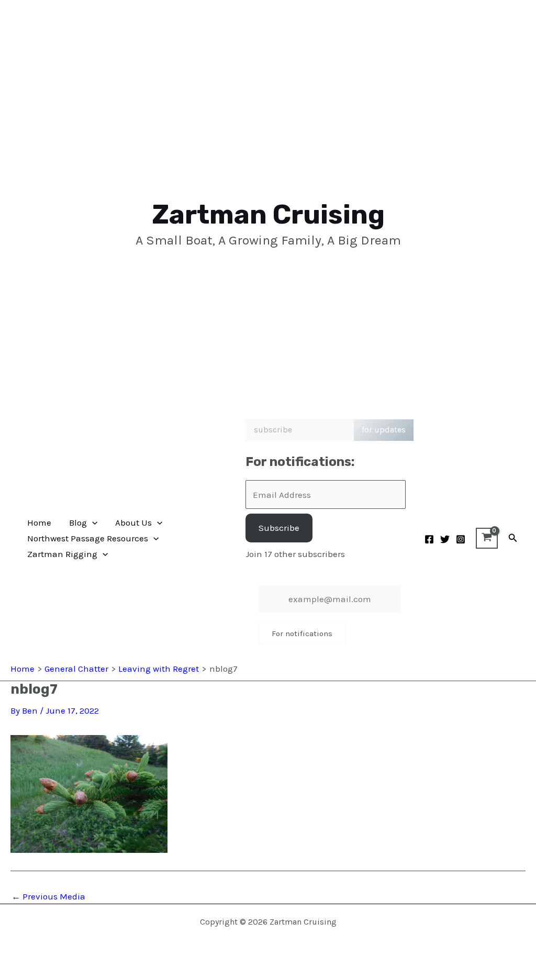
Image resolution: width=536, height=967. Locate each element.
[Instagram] (460, 539)
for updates (384, 430)
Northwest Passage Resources (87, 538)
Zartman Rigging (62, 554)
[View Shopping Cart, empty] (487, 538)
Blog (78, 522)
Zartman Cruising (268, 214)
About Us (133, 522)
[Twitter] (445, 539)
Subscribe (279, 528)
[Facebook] (429, 539)
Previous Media (48, 896)
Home (39, 522)
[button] (92, 522)
